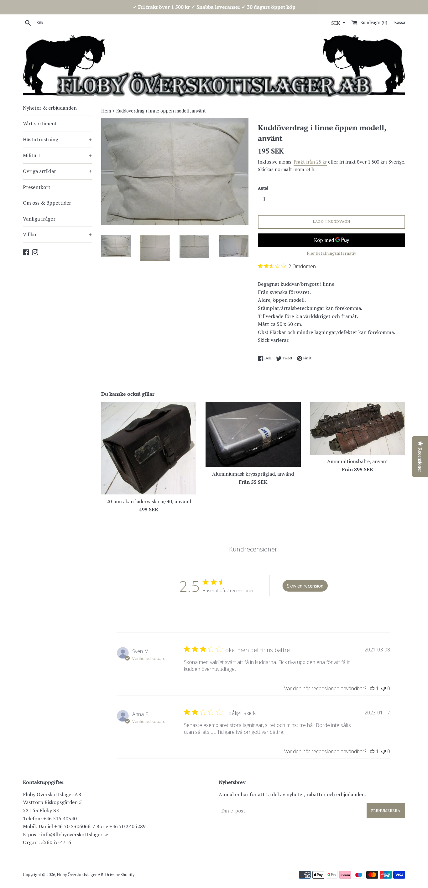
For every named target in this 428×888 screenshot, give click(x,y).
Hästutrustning (57, 139)
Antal (263, 188)
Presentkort (36, 187)
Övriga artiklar (57, 171)
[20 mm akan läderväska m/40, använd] (148, 448)
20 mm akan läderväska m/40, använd (148, 501)
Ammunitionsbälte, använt (357, 461)
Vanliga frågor (39, 218)
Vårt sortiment (40, 123)
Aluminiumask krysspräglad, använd (253, 473)
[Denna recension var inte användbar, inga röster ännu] (383, 688)
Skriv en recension (305, 586)
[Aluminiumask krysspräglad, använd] (253, 434)
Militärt (57, 155)
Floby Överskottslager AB (80, 874)
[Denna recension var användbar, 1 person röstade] (372, 688)
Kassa (399, 22)
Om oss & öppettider (47, 202)
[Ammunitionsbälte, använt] (357, 428)
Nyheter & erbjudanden (50, 107)
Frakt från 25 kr (310, 162)
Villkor (57, 234)
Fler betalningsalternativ (331, 253)
